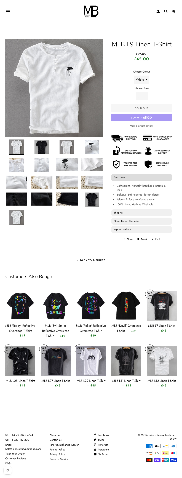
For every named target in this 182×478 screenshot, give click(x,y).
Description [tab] (119, 177)
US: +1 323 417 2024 (18, 440)
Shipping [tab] (118, 212)
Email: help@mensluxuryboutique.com (23, 447)
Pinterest (102, 445)
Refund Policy (57, 450)
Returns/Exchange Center (64, 445)
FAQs (8, 463)
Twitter (101, 440)
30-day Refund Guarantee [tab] (126, 221)
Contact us (55, 440)
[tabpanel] (141, 195)
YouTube (102, 454)
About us (55, 435)
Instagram (103, 450)
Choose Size (142, 88)
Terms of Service (59, 459)
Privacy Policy (57, 454)
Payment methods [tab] (122, 229)
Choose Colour (141, 72)
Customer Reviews (15, 458)
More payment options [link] (141, 125)
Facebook (103, 435)
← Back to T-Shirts (91, 260)
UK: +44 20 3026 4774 (19, 435)
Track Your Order (15, 454)
